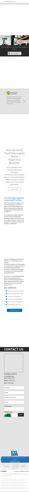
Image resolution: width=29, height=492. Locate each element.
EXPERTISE (23, 465)
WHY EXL (9, 465)
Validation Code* (8, 412)
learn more (14, 189)
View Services (14, 310)
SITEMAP (23, 466)
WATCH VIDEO (15, 53)
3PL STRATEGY (16, 465)
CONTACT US (14, 468)
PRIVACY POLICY (15, 466)
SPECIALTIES (6, 466)
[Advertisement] (14, 19)
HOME (3, 465)
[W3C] (3, 471)
